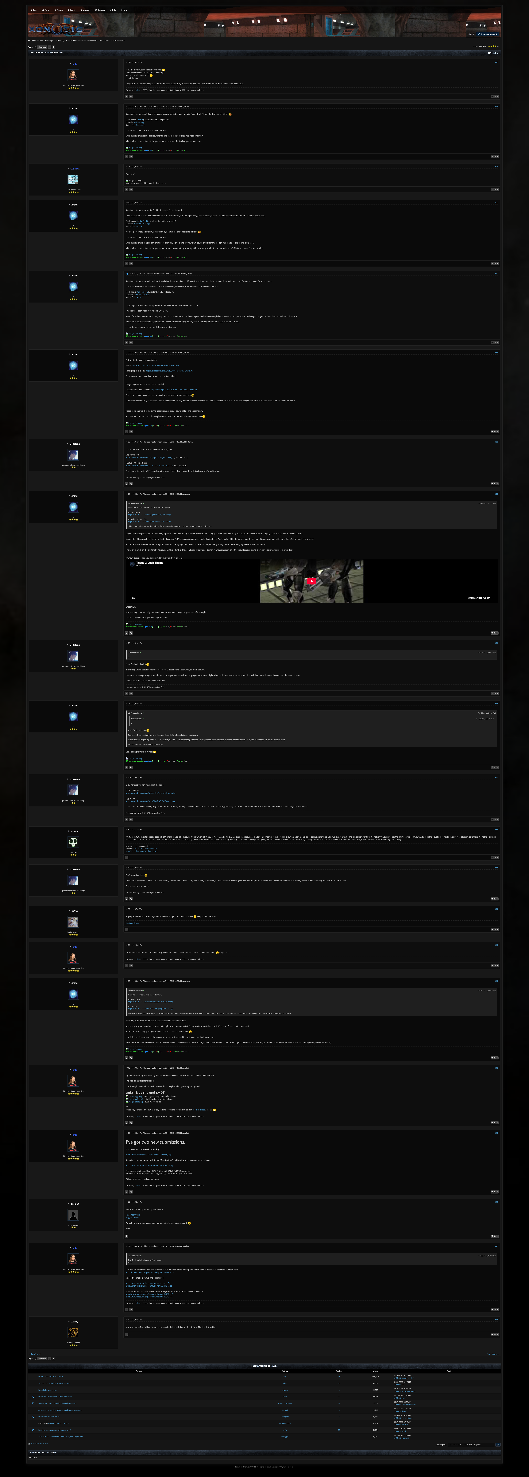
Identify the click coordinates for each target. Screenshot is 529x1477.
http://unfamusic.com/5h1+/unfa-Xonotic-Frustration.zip (149, 1165)
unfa (186, 1068)
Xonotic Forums (37, 41)
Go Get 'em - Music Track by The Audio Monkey (56, 1403)
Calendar (101, 10)
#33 (496, 494)
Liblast (137, 90)
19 (339, 1383)
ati (403, 1385)
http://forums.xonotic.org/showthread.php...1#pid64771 (150, 1272)
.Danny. (75, 1321)
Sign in (471, 34)
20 (339, 1397)
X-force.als (140, 125)
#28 (496, 167)
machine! (405, 1438)
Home (34, 10)
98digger (284, 1437)
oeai (403, 1398)
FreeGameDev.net (133, 923)
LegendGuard (407, 1418)
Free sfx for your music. (47, 1390)
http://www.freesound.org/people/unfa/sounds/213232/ (149, 1294)
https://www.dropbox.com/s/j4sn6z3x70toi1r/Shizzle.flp (149, 466)
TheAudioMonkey (285, 1403)
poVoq (75, 911)
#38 (496, 868)
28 (339, 1430)
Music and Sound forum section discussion (55, 1397)
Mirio (285, 1383)
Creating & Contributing (54, 41)
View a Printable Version (39, 1444)
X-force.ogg (139, 122)
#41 (496, 981)
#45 (496, 1246)
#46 (496, 1320)
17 (339, 1403)
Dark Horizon (142, 292)
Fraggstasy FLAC (133, 1218)
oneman (75, 1204)
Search (72, 10)
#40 (496, 945)
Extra (123, 10)
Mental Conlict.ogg (142, 224)
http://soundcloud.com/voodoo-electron (142, 851)
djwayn (285, 1390)
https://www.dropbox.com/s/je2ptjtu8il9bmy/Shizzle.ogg (150, 457)
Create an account (488, 34)
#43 (496, 1133)
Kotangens (285, 1417)
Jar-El (404, 1431)
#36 (496, 777)
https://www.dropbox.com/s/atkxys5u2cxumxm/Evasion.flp (151, 793)
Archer (74, 108)
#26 (496, 62)
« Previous (42, 47)
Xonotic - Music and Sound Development (81, 41)
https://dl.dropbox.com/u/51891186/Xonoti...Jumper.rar (169, 371)
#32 (496, 442)
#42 (496, 1068)
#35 (496, 704)
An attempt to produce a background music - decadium (60, 1410)
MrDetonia (75, 444)
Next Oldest (35, 1354)
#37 (496, 830)
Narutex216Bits (285, 1423)
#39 (496, 909)
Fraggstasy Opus (133, 1215)
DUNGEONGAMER (409, 1391)
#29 (496, 203)
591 (339, 1377)
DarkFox (405, 1424)
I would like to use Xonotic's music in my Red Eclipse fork (60, 1437)
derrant (285, 1410)
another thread (198, 1110)
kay (285, 1377)
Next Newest (493, 1354)
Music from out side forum (49, 1417)
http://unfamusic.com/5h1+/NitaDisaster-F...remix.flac (148, 1283)
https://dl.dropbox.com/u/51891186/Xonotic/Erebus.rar (156, 365)
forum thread (151, 849)
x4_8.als (139, 297)
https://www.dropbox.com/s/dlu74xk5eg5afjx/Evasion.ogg (150, 801)
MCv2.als (139, 226)
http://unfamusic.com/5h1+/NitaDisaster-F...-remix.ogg (149, 1286)
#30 (496, 274)
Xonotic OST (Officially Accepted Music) (54, 1383)
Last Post (397, 1378)
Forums (59, 10)
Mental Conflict (142, 221)
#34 (496, 643)
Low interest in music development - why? (54, 1430)
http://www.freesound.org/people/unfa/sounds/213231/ (149, 1297)
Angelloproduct (408, 1378)
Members (86, 10)
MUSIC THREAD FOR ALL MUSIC (50, 1377)
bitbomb (75, 831)
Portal (46, 10)
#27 (496, 107)
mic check (138, 849)
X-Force (139, 120)
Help (114, 10)
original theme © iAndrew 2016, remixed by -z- (276, 1467)
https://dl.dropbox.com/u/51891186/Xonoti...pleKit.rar (174, 390)
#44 (496, 1202)
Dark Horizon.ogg (141, 295)
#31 (496, 353)
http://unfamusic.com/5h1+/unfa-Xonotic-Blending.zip (149, 1155)
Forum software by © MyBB (245, 1467)
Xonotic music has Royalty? (58, 1423)
